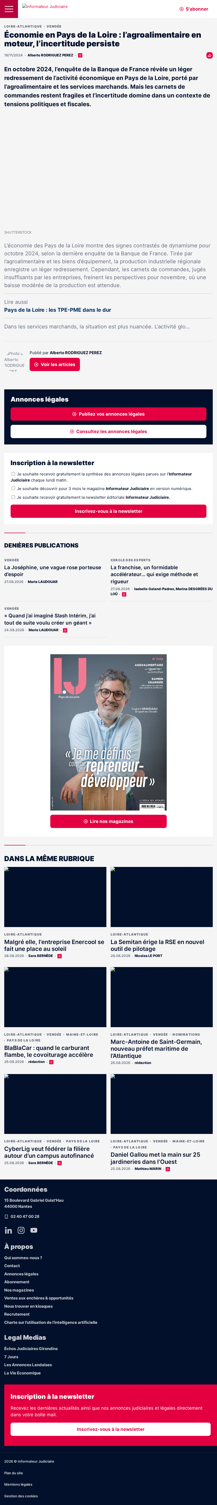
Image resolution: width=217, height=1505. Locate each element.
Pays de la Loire (23, 1040)
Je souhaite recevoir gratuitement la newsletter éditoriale (93, 497)
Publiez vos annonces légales (112, 414)
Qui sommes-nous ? (23, 1257)
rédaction (36, 1061)
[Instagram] (21, 1230)
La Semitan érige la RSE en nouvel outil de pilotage (157, 945)
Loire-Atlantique (23, 26)
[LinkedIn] (8, 1230)
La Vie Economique (22, 1372)
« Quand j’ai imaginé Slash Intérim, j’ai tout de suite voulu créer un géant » (50, 619)
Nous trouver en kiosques (28, 1306)
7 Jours (11, 1356)
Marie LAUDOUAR (43, 582)
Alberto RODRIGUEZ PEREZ (50, 55)
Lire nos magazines (111, 821)
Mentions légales (18, 1484)
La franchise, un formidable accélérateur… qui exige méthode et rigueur (154, 574)
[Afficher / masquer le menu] (9, 9)
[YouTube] (34, 1230)
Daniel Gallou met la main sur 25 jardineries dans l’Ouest (155, 1158)
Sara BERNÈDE (40, 956)
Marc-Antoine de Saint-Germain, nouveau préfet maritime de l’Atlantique (156, 1048)
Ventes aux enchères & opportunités (38, 1298)
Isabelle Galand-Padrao (154, 589)
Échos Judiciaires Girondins (31, 1348)
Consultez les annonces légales (111, 431)
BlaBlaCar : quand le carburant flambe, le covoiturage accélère (48, 1051)
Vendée (54, 26)
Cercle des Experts (131, 560)
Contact (12, 1265)
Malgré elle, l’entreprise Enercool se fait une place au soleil (54, 945)
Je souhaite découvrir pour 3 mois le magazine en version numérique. (104, 488)
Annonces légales (21, 1273)
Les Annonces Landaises (28, 1364)
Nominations (186, 1034)
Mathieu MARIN (148, 1168)
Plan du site (13, 1473)
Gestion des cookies (21, 1496)
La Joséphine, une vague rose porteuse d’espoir (52, 571)
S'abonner (197, 9)
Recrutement (17, 1314)
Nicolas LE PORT (148, 956)
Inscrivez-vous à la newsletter (108, 511)
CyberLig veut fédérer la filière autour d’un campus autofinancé (49, 1152)
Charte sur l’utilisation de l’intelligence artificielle (50, 1322)
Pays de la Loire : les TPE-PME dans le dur (57, 310)
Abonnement (16, 1281)
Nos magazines (19, 1290)
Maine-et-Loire (82, 1034)
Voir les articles (58, 364)
